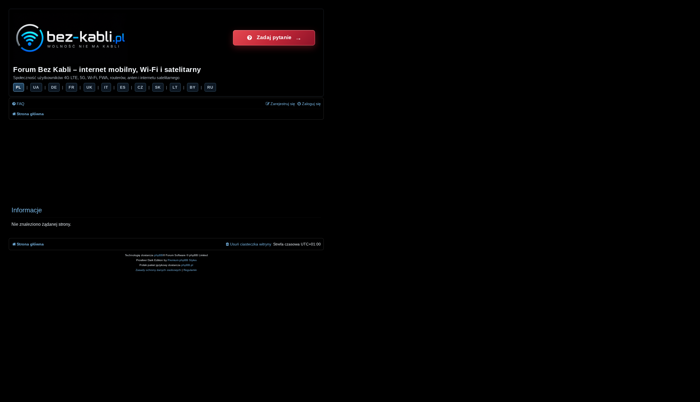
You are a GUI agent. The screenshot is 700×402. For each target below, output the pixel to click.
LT (175, 87)
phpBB (158, 255)
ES (123, 87)
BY (193, 87)
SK (158, 87)
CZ (140, 87)
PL (18, 87)
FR (71, 87)
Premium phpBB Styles (182, 260)
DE (54, 87)
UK (89, 87)
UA (36, 87)
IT (106, 87)
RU (210, 87)
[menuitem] (18, 104)
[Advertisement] (173, 160)
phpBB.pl (187, 265)
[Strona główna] (71, 37)
